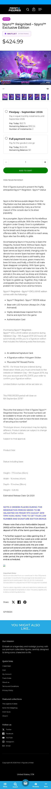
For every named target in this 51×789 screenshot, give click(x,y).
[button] (47, 88)
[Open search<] (27, 9)
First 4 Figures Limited (25, 763)
